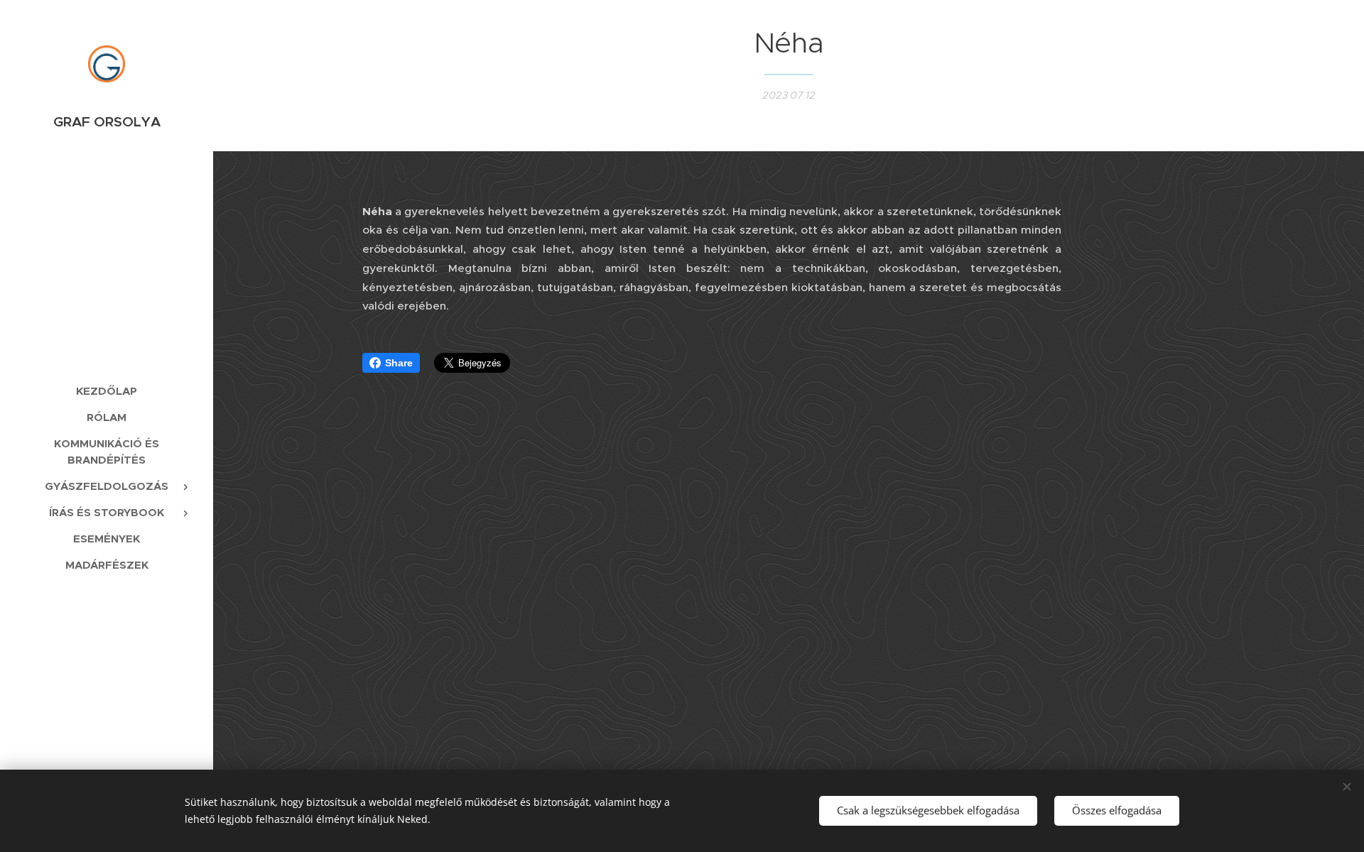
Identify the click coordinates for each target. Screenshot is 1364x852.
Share (399, 362)
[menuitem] (106, 391)
